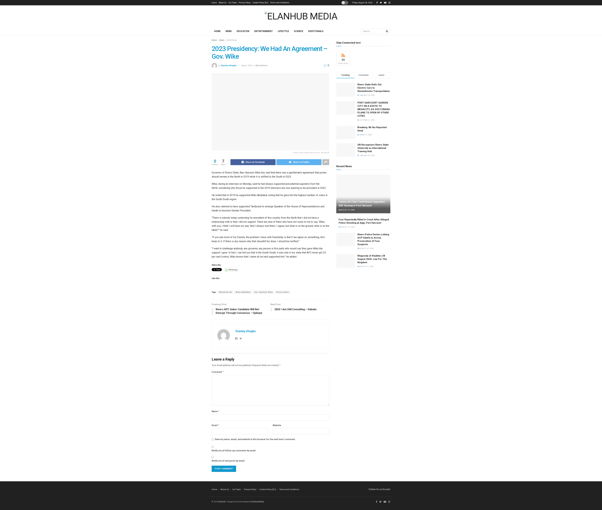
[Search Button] (387, 31)
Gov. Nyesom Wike (263, 292)
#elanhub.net (225, 292)
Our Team (232, 3)
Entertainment (263, 31)
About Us (223, 3)
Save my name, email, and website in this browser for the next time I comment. (255, 439)
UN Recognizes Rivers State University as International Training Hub (373, 148)
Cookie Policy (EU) (260, 3)
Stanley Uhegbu (229, 65)
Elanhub (222, 502)
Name (216, 411)
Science (298, 31)
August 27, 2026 (347, 210)
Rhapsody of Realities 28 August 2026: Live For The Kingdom (372, 259)
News (229, 31)
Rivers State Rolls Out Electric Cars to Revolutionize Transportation (373, 88)
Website (277, 425)
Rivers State (282, 292)
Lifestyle (283, 31)
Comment (218, 371)
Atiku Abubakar (243, 292)
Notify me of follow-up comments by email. (234, 450)
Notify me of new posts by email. (228, 461)
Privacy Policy (245, 3)
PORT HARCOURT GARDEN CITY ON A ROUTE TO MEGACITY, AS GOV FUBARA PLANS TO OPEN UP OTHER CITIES (373, 109)
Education (243, 31)
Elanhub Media (257, 502)
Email (215, 425)
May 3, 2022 (247, 65)
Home (214, 3)
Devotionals (315, 31)
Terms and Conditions (279, 3)
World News (232, 40)
